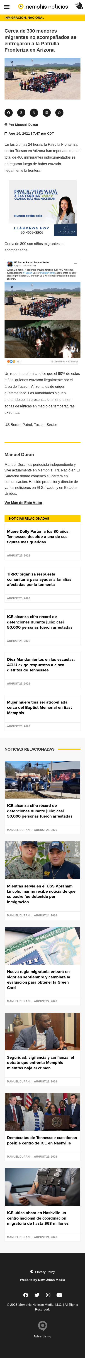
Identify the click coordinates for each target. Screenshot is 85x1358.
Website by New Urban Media (42, 1280)
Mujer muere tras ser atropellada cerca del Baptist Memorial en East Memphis (39, 707)
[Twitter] (37, 1295)
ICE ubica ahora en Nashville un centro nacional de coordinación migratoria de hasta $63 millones (38, 1218)
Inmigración (15, 17)
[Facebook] (26, 1295)
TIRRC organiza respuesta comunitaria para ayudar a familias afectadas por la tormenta (39, 579)
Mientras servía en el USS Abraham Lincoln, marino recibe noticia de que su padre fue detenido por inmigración (41, 894)
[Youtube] (59, 1295)
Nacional (36, 17)
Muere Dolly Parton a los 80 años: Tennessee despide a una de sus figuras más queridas (38, 536)
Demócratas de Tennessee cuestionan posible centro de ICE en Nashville (42, 1140)
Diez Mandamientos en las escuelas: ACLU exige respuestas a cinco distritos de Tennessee (41, 664)
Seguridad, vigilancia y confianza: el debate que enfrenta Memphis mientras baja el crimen (40, 1062)
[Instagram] (48, 1295)
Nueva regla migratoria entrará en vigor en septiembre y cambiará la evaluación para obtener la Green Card (38, 979)
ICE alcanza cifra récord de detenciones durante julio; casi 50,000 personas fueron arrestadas (40, 622)
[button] (6, 6)
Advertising (42, 1336)
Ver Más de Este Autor (23, 503)
